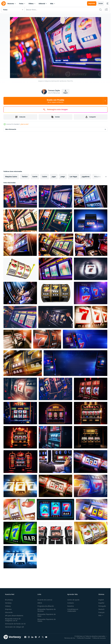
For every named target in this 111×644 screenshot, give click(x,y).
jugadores (85, 177)
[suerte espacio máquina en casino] (20, 220)
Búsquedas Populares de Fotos (46, 615)
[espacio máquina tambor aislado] (55, 293)
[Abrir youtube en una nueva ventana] (46, 637)
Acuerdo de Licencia (44, 600)
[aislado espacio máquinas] (55, 533)
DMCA (39, 603)
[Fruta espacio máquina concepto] (90, 533)
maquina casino (11, 177)
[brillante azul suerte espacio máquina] (20, 557)
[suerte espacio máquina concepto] (20, 486)
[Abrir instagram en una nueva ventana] (29, 637)
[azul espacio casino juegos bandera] (85, 339)
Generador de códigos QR (14, 627)
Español (100, 603)
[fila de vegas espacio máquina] (55, 317)
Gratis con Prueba (54, 101)
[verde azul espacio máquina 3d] (20, 533)
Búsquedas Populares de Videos (46, 620)
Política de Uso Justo (97, 638)
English (99, 600)
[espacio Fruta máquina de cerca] (90, 317)
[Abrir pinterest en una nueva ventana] (36, 637)
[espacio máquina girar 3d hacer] (55, 486)
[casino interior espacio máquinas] (55, 245)
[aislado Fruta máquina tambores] (20, 269)
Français (100, 612)
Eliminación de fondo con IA (15, 624)
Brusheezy (8, 600)
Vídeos (31, 4)
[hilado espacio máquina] (55, 196)
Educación (8, 612)
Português (100, 606)
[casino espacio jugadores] (20, 293)
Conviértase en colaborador (71, 610)
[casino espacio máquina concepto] (91, 509)
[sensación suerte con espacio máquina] (91, 245)
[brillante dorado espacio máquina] (19, 509)
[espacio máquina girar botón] (55, 461)
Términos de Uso (68, 638)
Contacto (69, 603)
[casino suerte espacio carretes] (55, 509)
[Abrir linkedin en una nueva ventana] (32, 637)
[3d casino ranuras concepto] (90, 461)
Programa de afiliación (45, 606)
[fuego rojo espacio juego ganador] (47, 339)
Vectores (10, 4)
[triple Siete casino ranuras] (90, 220)
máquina (97, 177)
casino (44, 177)
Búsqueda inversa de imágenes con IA (12, 620)
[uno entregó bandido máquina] (90, 196)
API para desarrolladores (14, 615)
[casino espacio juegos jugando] (20, 389)
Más (51, 4)
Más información (10, 129)
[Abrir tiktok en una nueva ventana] (39, 637)
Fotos (21, 4)
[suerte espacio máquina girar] (90, 293)
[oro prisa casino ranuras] (22, 363)
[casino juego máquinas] (55, 389)
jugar (54, 177)
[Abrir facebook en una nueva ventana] (25, 637)
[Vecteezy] (3, 3)
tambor (25, 177)
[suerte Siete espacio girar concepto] (90, 269)
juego (63, 177)
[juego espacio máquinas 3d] (17, 339)
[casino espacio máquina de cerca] (20, 317)
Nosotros (69, 606)
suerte (34, 177)
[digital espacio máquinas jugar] (55, 220)
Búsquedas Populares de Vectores (46, 610)
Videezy (7, 606)
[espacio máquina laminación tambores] (20, 196)
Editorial (42, 4)
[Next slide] (102, 176)
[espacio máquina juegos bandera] (75, 363)
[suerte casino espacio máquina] (20, 245)
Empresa (8, 609)
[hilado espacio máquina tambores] (55, 269)
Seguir (65, 93)
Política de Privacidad (82, 638)
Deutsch (100, 609)
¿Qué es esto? (24, 124)
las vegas (73, 177)
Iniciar (99, 3)
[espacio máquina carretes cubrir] (90, 486)
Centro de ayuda (72, 600)
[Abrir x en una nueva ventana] (43, 637)
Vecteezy (8, 603)
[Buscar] (99, 9)
